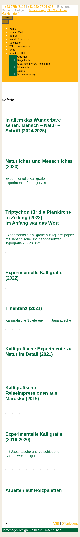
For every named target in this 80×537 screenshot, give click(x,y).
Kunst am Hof (17, 53)
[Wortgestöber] (26, 469)
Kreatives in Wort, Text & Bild (33, 63)
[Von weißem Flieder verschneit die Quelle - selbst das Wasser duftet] (47, 469)
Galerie (21, 70)
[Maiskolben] (54, 469)
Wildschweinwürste (20, 46)
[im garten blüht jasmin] (19, 469)
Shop (12, 49)
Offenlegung (70, 523)
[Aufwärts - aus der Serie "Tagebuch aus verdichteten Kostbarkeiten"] (33, 469)
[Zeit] (40, 469)
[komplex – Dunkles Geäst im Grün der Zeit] (12, 469)
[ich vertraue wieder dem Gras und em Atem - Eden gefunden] (5, 469)
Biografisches (24, 60)
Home (12, 28)
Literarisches (24, 67)
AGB (56, 523)
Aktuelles (22, 56)
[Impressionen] (5, 413)
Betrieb (13, 35)
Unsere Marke (17, 32)
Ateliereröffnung (26, 74)
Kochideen (15, 42)
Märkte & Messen (19, 39)
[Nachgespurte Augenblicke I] (12, 413)
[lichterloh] (5, 288)
